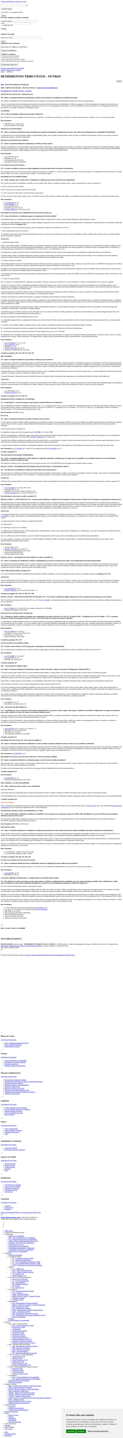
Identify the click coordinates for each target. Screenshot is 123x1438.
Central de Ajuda (10, 1167)
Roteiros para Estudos (11, 1411)
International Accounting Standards (15, 1062)
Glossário (8, 1425)
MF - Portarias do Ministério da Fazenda (24, 1353)
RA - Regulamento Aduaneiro (21, 1308)
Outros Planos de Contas (12, 1046)
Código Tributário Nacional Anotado (16, 1108)
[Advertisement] (8, 988)
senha (2, 23)
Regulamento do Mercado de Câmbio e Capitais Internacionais (24, 1081)
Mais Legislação (10, 1114)
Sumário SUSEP (17, 1368)
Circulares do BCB (18, 1332)
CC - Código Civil (18, 1269)
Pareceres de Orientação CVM (21, 1365)
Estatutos (11, 1318)
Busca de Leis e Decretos (20, 1279)
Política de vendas (20, 1212)
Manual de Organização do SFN (14, 1088)
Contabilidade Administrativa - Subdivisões (21, 1248)
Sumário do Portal (10, 1164)
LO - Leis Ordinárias (18, 1282)
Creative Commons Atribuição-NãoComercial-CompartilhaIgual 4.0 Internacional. (50, 955)
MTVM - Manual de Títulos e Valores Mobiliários (23, 1389)
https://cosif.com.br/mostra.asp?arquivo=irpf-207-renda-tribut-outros (21, 946)
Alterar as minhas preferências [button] (98, 1431)
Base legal (29, 1212)
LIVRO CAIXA (91, 806)
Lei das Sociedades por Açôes (14, 1113)
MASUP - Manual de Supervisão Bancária (21, 1394)
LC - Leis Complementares (20, 1281)
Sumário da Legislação (15, 1255)
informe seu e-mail (6, 37)
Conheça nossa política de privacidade (12, 68)
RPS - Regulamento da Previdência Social (25, 1313)
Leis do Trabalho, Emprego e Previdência (17, 1109)
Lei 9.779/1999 (9, 204)
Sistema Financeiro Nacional (13, 1111)
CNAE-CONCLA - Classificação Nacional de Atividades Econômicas (29, 1398)
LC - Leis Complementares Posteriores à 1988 (26, 1263)
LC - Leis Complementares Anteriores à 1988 (26, 1262)
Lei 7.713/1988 (9, 343)
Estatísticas (8, 1209)
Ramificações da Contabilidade (17, 1251)
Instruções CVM (17, 1358)
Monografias (12, 1418)
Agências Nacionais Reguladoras (18, 1410)
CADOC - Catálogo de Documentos (19, 1396)
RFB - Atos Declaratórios (20, 1351)
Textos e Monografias (11, 1129)
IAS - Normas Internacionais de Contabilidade (22, 1239)
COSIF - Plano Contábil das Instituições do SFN (23, 1241)
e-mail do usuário (6, 21)
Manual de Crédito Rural (12, 1087)
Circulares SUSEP (18, 1372)
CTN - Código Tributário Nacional (22, 1272)
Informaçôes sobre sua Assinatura (15, 1150)
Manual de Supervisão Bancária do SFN (17, 1090)
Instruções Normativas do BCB (21, 1339)
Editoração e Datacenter (12, 1188)
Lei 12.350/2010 (10, 344)
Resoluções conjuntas (18, 1336)
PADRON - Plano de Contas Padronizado (21, 1243)
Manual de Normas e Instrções (14, 1083)
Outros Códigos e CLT (19, 1275)
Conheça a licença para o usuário (11, 70)
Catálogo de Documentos (12, 1093)
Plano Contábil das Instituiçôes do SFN (16, 1043)
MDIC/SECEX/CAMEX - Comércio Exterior (26, 1296)
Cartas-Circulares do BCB (20, 1337)
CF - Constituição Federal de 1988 (22, 1258)
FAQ (6, 1170)
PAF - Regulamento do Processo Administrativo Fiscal (28, 1315)
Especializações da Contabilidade (18, 1246)
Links (6, 1134)
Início (6, 1432)
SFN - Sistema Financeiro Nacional (23, 1291)
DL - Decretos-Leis (18, 1287)
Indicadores (8, 1435)
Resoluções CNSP (18, 1370)
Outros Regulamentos (18, 1317)
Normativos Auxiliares (11, 1064)
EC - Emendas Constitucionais (21, 1260)
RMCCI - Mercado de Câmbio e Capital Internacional (28, 1305)
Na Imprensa (12, 1420)
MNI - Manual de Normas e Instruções (20, 1387)
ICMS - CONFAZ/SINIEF (20, 1294)
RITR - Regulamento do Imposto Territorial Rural (27, 1310)
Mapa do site (37, 1212)
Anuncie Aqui (9, 1207)
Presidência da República (16, 1408)
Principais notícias (10, 1434)
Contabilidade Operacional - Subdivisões (20, 1250)
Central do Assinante (11, 1148)
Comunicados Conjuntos (19, 1331)
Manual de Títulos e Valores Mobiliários (17, 1085)
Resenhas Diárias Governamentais (15, 1066)
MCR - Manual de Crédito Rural (18, 1391)
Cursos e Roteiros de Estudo (13, 1130)
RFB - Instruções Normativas (21, 1348)
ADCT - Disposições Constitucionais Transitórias (27, 1265)
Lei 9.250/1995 (52, 448)
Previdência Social (18, 1300)
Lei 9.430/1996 (9, 873)
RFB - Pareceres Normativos (21, 1349)
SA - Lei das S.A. (17, 1293)
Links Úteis (11, 1406)
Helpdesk (7, 1169)
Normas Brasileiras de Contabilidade (16, 1060)
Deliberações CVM (18, 1362)
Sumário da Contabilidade (16, 1236)
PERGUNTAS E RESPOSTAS (47, 88)
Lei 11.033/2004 (42, 909)
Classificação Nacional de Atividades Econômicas (20, 1092)
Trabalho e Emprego (18, 1298)
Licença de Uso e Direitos (12, 1186)
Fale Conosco (9, 1192)
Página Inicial (9, 1231)
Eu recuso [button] (81, 1431)
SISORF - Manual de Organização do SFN (21, 1393)
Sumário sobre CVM (18, 1356)
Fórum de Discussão (14, 1422)
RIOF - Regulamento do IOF (21, 1312)
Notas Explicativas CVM (20, 1360)
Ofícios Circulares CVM (19, 1363)
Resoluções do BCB (18, 1334)
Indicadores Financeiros (12, 1132)
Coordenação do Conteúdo (13, 1185)
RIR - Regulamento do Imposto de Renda (25, 1303)
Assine (6, 9)
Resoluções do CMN (18, 1327)
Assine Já (7, 1206)
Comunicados (16, 1329)
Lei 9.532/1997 (9, 202)
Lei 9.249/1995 (16, 753)
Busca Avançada (10, 1165)
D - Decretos (16, 1286)
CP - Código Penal (18, 1274)
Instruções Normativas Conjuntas (22, 1341)
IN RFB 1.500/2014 (11, 209)
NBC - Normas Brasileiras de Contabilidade (21, 1238)
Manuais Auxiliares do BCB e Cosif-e (23, 1343)
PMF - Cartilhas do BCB (16, 1399)
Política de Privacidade (8, 1212)
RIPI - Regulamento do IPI (20, 1306)
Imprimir (119, 81)
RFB (2, 84)
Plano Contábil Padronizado (13, 1045)
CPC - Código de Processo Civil (22, 1270)
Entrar (4, 15)
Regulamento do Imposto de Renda (15, 1080)
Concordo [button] (71, 1431)
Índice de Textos (13, 1415)
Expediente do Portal (11, 1190)
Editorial (11, 1417)
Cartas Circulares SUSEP (20, 1374)
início (2, 72)
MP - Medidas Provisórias (20, 1284)
